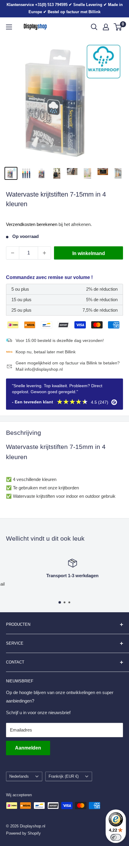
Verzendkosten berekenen (31, 224)
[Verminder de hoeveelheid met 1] (12, 253)
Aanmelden (28, 747)
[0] (118, 27)
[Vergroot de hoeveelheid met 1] (44, 253)
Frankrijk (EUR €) (64, 776)
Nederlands (19, 776)
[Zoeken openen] (94, 27)
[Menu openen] (9, 27)
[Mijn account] (106, 27)
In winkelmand (88, 253)
